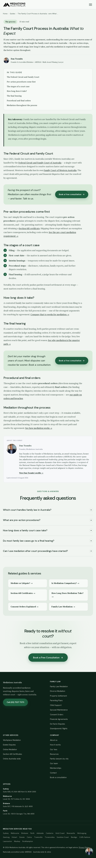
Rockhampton (27, 841)
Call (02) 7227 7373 (15, 702)
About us (53, 740)
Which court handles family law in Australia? (47, 509)
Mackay (17, 841)
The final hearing (14, 96)
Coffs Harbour (84, 837)
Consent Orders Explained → (24, 606)
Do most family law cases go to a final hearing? (47, 540)
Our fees (53, 749)
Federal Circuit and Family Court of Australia (39, 162)
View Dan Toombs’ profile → (31, 473)
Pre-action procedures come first (21, 81)
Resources (54, 754)
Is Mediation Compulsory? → (65, 583)
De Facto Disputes (57, 724)
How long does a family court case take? (47, 530)
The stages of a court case (18, 86)
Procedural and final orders (19, 100)
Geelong (6, 837)
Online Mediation (10, 749)
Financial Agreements (59, 719)
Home (5, 13)
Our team (54, 763)
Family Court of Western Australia (60, 170)
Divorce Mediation (57, 691)
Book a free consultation (71, 194)
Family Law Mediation (59, 686)
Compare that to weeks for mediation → (49, 314)
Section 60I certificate (29, 228)
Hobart (14, 837)
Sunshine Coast (63, 837)
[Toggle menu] (90, 5)
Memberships (55, 768)
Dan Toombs (17, 58)
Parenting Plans (56, 700)
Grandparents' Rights (58, 728)
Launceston (7, 841)
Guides (12, 13)
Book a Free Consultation (48, 657)
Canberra (49, 833)
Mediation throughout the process (22, 105)
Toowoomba (49, 837)
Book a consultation (58, 777)
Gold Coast (60, 833)
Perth (32, 833)
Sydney (6, 833)
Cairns (29, 837)
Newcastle (71, 833)
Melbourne (15, 833)
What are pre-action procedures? (47, 520)
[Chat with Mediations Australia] (89, 851)
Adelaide (40, 833)
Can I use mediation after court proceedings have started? (47, 551)
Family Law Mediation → (63, 606)
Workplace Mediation (12, 740)
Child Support (56, 705)
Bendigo (74, 837)
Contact (53, 773)
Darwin (22, 837)
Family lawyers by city (59, 758)
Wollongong (81, 833)
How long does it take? (17, 91)
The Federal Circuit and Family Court (23, 77)
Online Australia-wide (12, 758)
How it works (55, 745)
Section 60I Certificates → (23, 593)
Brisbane (24, 833)
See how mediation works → (38, 428)
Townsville (38, 837)
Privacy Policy (84, 847)
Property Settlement (58, 696)
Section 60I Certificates (12, 754)
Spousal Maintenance (59, 710)
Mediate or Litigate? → (22, 583)
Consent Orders (56, 714)
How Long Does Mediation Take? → (68, 595)
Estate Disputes (9, 745)
